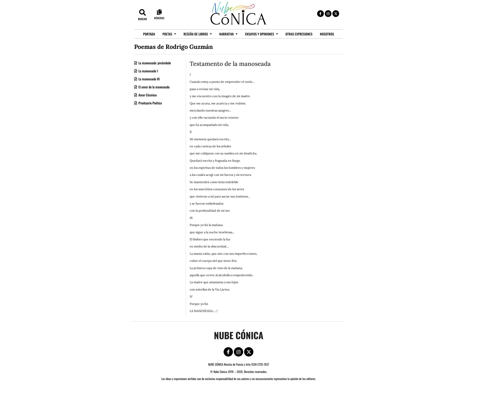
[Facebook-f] (320, 13)
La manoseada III (149, 78)
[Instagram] (328, 13)
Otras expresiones (298, 34)
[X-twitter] (335, 13)
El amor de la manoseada (154, 86)
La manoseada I (148, 70)
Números (159, 18)
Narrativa (226, 34)
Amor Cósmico (147, 94)
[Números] (159, 12)
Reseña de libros (196, 34)
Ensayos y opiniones (259, 34)
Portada (149, 34)
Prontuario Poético (150, 103)
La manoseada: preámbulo (154, 62)
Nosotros (327, 34)
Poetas (167, 34)
